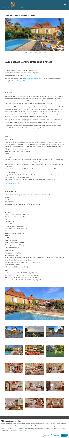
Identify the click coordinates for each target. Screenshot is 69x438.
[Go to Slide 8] (31, 52)
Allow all (64, 435)
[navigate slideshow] (9, 34)
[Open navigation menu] (65, 5)
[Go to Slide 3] (25, 52)
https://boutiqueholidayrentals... (21, 81)
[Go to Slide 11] (35, 52)
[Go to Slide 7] (30, 52)
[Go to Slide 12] (36, 52)
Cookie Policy (22, 430)
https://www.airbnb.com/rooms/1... (33, 78)
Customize (47, 435)
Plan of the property (10, 183)
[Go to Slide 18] (44, 52)
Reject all (56, 435)
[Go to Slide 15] (40, 52)
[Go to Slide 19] (45, 52)
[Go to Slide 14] (39, 52)
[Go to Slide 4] (26, 52)
